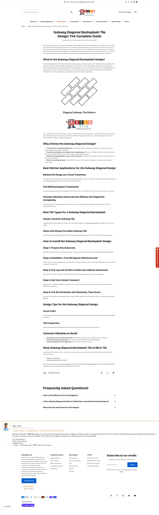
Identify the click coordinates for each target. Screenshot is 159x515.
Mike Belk (16, 426)
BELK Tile (29, 502)
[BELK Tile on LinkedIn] (34, 445)
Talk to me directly (65, 364)
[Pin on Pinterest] (113, 372)
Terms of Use (127, 469)
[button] (157, 257)
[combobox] (48, 12)
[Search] (71, 12)
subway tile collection (51, 181)
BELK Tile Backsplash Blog (88, 364)
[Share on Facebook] (101, 372)
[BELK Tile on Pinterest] (36, 445)
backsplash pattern (54, 373)
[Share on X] (107, 372)
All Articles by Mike (26, 445)
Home (23, 26)
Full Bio (15, 445)
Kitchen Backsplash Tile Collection (56, 360)
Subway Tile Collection (53, 358)
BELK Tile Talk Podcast (44, 445)
